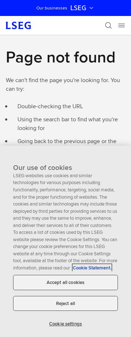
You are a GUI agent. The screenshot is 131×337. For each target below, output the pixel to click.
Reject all (65, 303)
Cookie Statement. (92, 267)
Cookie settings (65, 323)
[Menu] (121, 25)
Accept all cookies (65, 282)
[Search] (108, 25)
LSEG (78, 8)
